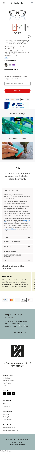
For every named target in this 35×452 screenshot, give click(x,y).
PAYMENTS (7, 246)
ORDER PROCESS (10, 251)
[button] (17, 190)
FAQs (6, 58)
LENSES (6, 237)
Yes (22, 326)
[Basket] (32, 3)
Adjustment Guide (10, 229)
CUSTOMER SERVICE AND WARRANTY (12, 255)
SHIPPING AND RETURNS (12, 242)
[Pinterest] (13, 393)
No (27, 326)
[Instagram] (9, 393)
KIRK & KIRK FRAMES (11, 190)
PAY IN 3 (6, 260)
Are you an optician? (11, 326)
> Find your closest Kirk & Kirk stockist (17, 364)
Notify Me (17, 91)
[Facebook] (4, 393)
